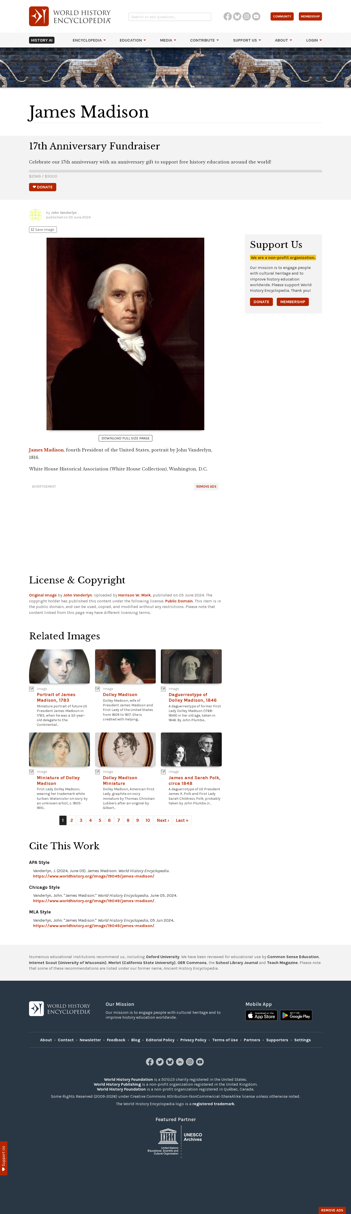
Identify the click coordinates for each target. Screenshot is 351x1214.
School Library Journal (237, 962)
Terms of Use (225, 1039)
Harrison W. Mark (134, 595)
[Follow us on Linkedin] (180, 1064)
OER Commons (192, 962)
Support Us (245, 40)
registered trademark (213, 1103)
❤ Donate (43, 187)
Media (166, 40)
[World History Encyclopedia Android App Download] (296, 1016)
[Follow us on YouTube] (200, 1064)
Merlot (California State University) (142, 962)
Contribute (202, 40)
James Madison (46, 449)
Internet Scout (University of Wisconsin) (67, 962)
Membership (292, 301)
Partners (252, 1039)
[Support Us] (3, 1158)
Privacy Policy (193, 1039)
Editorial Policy (160, 1039)
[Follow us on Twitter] (160, 1064)
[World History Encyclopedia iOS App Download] (261, 1016)
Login (312, 40)
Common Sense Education (293, 956)
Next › (163, 820)
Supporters (277, 1039)
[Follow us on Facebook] (150, 1064)
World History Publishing (117, 1084)
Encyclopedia (87, 40)
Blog (135, 1039)
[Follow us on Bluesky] (170, 1064)
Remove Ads (206, 486)
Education (131, 40)
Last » (182, 820)
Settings (302, 1039)
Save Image (42, 229)
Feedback (116, 1039)
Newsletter (90, 1039)
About (281, 40)
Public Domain (179, 601)
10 (148, 820)
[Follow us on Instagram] (190, 1064)
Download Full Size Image (125, 438)
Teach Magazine (282, 962)
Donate (261, 301)
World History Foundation (128, 1079)
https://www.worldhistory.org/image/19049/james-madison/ (93, 876)
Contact (66, 1039)
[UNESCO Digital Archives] (175, 1141)
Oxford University (162, 956)
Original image (43, 595)
